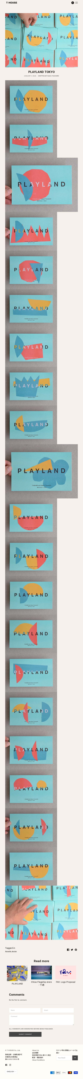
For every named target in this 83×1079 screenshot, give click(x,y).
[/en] (11, 2)
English (10, 1072)
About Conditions (38, 1060)
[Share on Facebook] (68, 950)
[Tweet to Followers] (72, 950)
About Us (35, 1050)
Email (46, 1010)
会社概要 (35, 1053)
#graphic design (11, 951)
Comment (15, 1017)
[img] (6, 1065)
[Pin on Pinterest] (76, 950)
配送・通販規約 (37, 1058)
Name (13, 1010)
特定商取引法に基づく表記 (41, 1055)
